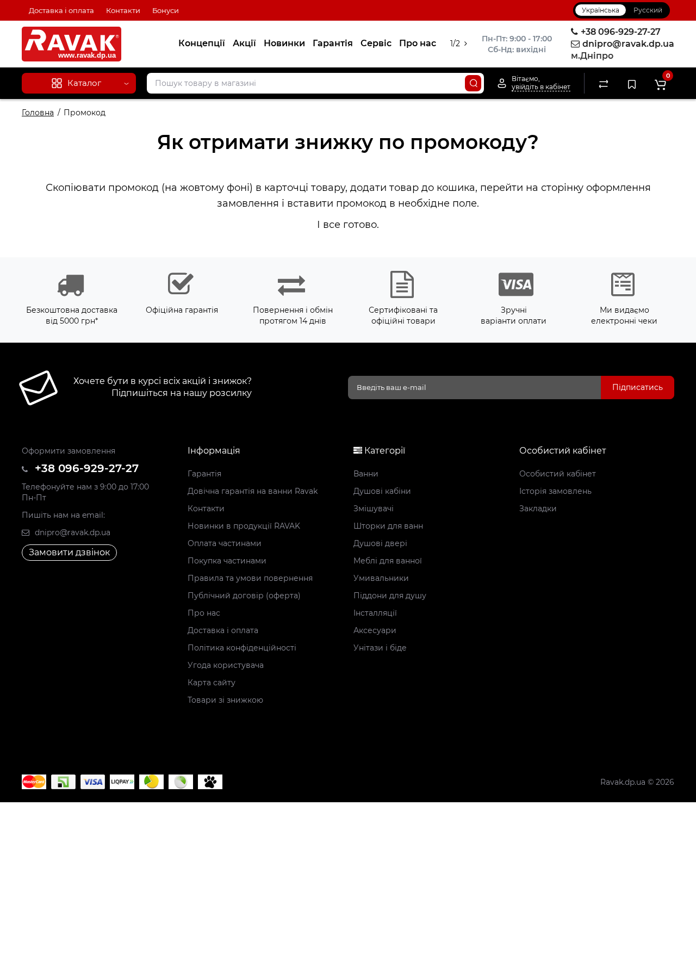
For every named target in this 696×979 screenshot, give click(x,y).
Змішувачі (373, 508)
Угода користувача (226, 665)
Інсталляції (375, 613)
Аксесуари (374, 630)
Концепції (201, 43)
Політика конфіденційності (242, 648)
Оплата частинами (225, 543)
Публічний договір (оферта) (244, 595)
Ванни (365, 474)
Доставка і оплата (61, 10)
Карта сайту (211, 682)
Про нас (417, 43)
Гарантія (333, 43)
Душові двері (380, 543)
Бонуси (165, 10)
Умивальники (381, 578)
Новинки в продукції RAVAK (244, 526)
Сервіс (376, 43)
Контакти (123, 10)
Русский (647, 10)
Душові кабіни (382, 491)
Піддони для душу (389, 595)
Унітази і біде (380, 648)
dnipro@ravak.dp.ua (71, 532)
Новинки (284, 43)
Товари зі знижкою (225, 700)
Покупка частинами (227, 561)
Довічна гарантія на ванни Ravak (253, 491)
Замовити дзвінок (69, 552)
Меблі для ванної (387, 561)
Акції (244, 43)
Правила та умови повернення (250, 578)
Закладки (538, 508)
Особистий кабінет (557, 474)
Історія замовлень (555, 491)
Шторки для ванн (388, 526)
